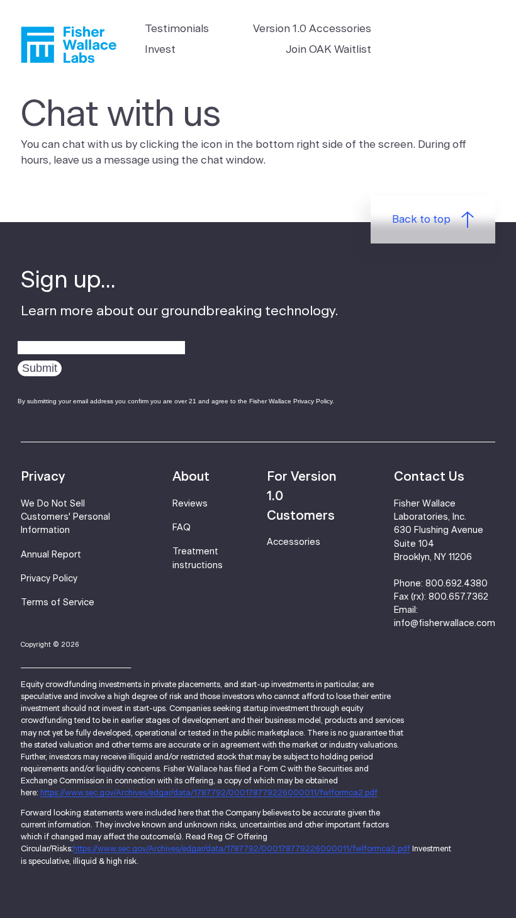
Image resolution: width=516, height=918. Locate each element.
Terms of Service (57, 602)
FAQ (181, 527)
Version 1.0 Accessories (312, 28)
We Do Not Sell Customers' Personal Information (65, 517)
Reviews (190, 504)
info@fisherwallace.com (444, 623)
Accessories (293, 542)
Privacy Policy (49, 578)
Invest (160, 49)
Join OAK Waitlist (328, 49)
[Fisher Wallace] (68, 44)
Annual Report (51, 555)
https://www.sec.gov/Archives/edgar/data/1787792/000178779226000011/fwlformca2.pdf (209, 793)
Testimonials (177, 28)
